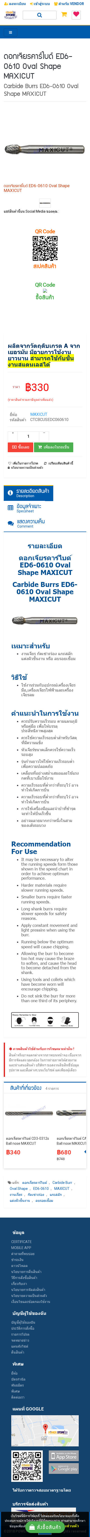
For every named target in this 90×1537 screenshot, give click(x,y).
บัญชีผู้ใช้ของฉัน (23, 1322)
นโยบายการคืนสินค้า (26, 1272)
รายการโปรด (20, 1334)
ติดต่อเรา (17, 1397)
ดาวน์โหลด (19, 1266)
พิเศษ (15, 1391)
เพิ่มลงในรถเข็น (56, 447)
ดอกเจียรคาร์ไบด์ (34, 1183)
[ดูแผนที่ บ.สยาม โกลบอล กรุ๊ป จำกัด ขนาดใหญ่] (45, 1430)
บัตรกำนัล (18, 1379)
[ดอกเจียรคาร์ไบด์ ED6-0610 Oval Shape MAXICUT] (45, 203)
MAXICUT (38, 414)
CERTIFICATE (21, 1242)
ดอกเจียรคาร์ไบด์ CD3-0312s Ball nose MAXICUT (27, 1140)
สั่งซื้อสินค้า (48, 1527)
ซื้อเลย (23, 447)
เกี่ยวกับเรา (19, 1284)
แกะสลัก (56, 1195)
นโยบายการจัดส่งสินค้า (28, 1290)
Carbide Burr (62, 1183)
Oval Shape (19, 1189)
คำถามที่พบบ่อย (22, 1254)
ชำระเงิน (17, 1260)
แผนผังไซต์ (19, 1346)
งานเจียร (16, 1195)
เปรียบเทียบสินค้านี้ (60, 463)
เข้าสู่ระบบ (41, 4)
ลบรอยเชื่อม (44, 1201)
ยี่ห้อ (14, 1373)
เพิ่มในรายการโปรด (25, 463)
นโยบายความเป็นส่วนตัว (29, 1296)
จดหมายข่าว (20, 1340)
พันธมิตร (17, 1385)
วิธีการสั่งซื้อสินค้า (24, 1278)
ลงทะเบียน (17, 4)
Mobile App (21, 1248)
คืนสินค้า (17, 1352)
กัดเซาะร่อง (36, 1195)
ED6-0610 (41, 1189)
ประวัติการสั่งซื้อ (22, 1328)
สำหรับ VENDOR (71, 4)
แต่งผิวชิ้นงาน (20, 1201)
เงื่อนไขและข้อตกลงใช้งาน (30, 1302)
